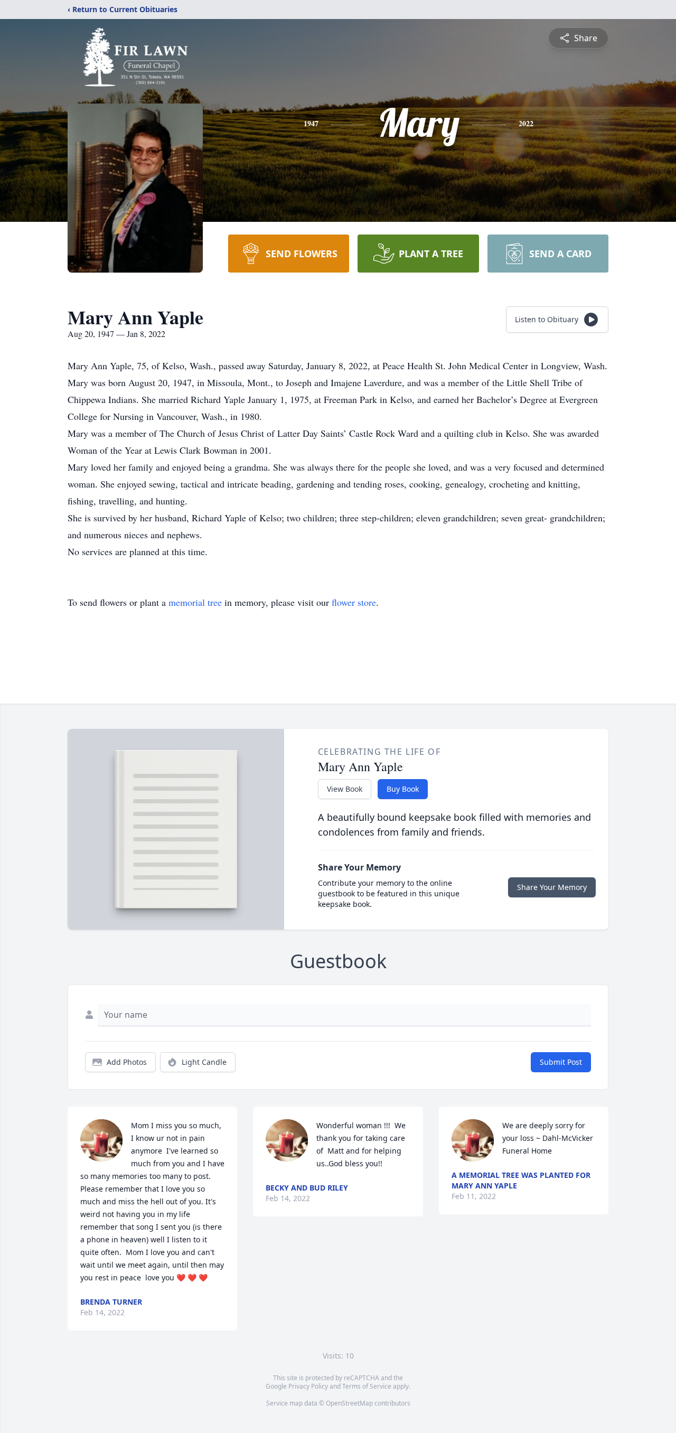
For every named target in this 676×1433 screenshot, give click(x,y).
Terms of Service (366, 1386)
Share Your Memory (552, 887)
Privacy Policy (308, 1386)
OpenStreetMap (349, 1403)
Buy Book (403, 789)
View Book (344, 789)
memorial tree (195, 602)
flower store (354, 602)
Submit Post (561, 1062)
